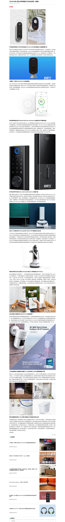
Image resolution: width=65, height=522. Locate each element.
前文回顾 (11, 6)
